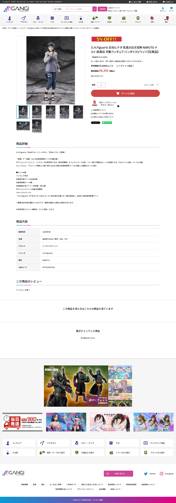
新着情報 (24, 484)
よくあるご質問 (136, 2)
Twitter (152, 473)
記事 (34, 484)
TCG (114, 11)
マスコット (129, 11)
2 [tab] (120, 375)
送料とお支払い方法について (103, 117)
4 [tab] (120, 389)
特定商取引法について (63, 489)
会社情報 (102, 489)
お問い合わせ (153, 2)
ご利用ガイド (169, 2)
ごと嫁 (119, 11)
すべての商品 (12, 28)
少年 (123, 11)
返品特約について (99, 110)
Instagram (169, 473)
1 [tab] (120, 368)
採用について (116, 489)
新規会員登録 (131, 484)
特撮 (135, 11)
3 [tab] (120, 382)
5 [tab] (120, 396)
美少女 (110, 11)
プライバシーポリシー (85, 489)
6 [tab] (120, 403)
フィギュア (21, 28)
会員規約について (148, 484)
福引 (43, 484)
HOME (4, 28)
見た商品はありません (88, 338)
